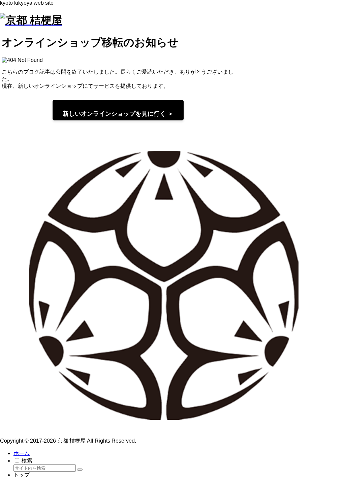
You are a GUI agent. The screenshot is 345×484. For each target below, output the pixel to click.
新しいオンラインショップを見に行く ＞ (118, 113)
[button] (80, 470)
